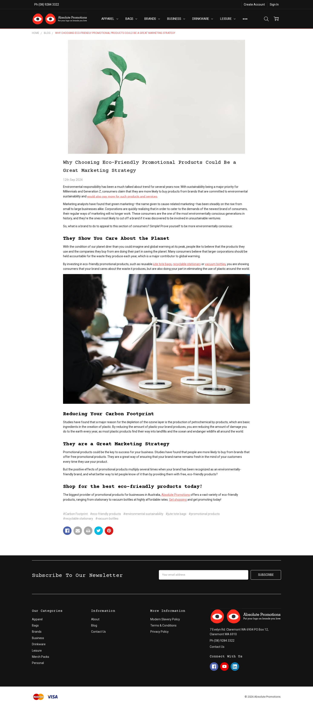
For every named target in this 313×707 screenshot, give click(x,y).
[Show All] (245, 19)
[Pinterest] (109, 530)
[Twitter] (98, 530)
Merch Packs (40, 656)
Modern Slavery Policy (165, 619)
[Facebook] (67, 530)
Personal (38, 663)
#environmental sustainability (143, 514)
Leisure (226, 19)
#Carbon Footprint (75, 514)
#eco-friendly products (105, 514)
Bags (129, 19)
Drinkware (201, 19)
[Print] (88, 530)
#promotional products (204, 514)
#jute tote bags (176, 514)
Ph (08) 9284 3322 (46, 4)
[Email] (77, 530)
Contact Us (98, 631)
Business (174, 19)
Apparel (108, 19)
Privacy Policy (159, 631)
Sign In (274, 4)
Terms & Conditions (163, 625)
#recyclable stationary (78, 518)
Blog (94, 625)
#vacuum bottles (106, 518)
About (95, 619)
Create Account (254, 4)
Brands (150, 19)
